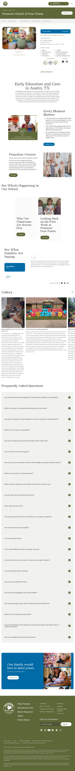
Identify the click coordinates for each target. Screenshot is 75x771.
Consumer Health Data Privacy (12, 743)
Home (4, 21)
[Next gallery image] (72, 292)
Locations (60, 706)
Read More (13, 175)
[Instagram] (67, 62)
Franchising (43, 703)
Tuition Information (25, 21)
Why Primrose (23, 703)
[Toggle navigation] (71, 3)
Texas (9, 10)
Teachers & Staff (35, 21)
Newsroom (60, 703)
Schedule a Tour (67, 13)
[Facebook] (63, 62)
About (20, 715)
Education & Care (25, 707)
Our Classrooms (11, 21)
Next (37, 38)
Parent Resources (25, 711)
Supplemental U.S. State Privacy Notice (42, 741)
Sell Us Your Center (45, 706)
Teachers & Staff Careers (47, 709)
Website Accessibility (24, 741)
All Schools (4, 10)
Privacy (15, 741)
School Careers (46, 21)
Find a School (23, 719)
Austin (13, 10)
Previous (1, 38)
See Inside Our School (19, 55)
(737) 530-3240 (45, 42)
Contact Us (65, 31)
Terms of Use (7, 741)
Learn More (21, 234)
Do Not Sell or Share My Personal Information (33, 743)
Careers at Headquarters (47, 712)
